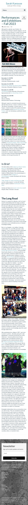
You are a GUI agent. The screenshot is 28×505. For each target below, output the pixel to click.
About (3, 479)
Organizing (4, 477)
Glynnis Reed (10, 256)
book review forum (18, 188)
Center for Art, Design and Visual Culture (12, 85)
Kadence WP (7, 499)
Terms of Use (5, 489)
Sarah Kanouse (14, 3)
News (8, 26)
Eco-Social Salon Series (16, 93)
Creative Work (5, 474)
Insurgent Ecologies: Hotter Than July (16, 142)
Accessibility (4, 486)
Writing (3, 476)
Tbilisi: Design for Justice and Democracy (12, 180)
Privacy (3, 488)
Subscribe (14, 458)
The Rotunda (5, 91)
